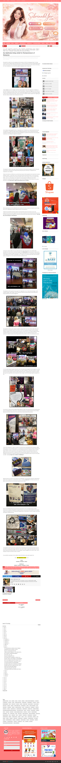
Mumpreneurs (14, 49)
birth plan (38, 713)
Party (23, 707)
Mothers (9, 49)
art (8, 713)
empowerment (10, 48)
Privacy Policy (13, 0)
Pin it (28, 576)
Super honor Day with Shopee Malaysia (10, 666)
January (5, 675)
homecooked (20, 718)
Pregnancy (33, 707)
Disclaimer (18, 0)
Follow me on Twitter (48, 83)
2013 (4, 682)
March (5, 673)
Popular (50, 97)
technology (20, 721)
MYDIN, (19, 58)
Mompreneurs (5, 49)
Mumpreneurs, (15, 58)
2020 (4, 635)
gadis (19, 48)
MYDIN (18, 49)
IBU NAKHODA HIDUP (21, 557)
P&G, (22, 58)
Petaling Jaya (27, 707)
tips (23, 721)
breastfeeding (5, 715)
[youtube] (51, 1)
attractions (12, 713)
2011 (4, 685)
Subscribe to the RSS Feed (49, 81)
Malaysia (37, 48)
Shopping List (13, 708)
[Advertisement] (50, 55)
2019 (4, 636)
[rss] (56, 1)
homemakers (23, 48)
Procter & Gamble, (30, 58)
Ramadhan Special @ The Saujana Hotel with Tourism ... (13, 665)
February (5, 674)
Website (15, 565)
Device (38, 702)
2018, (14, 57)
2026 (4, 627)
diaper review (5, 716)
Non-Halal (4, 707)
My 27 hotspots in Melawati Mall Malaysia (10, 653)
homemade (25, 718)
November (6, 640)
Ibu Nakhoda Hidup (29, 48)
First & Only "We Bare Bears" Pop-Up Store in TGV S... (12, 661)
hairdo (7, 718)
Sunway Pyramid (35, 708)
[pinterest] (50, 1)
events (19, 716)
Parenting (8, 43)
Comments (56, 97)
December (6, 639)
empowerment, (17, 57)
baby (16, 713)
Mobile (12, 705)
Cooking (34, 702)
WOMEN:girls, (7, 59)
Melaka (9, 705)
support (37, 49)
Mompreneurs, (8, 58)
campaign (13, 715)
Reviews (16, 43)
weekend (26, 721)
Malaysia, (4, 58)
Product (37, 707)
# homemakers (25, 566)
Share (18, 576)
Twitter (25, 561)
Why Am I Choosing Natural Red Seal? (10, 650)
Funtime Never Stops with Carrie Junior (10, 667)
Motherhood (23, 705)
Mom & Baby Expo (17, 705)
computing (24, 715)
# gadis (21, 566)
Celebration (5, 702)
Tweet (9, 576)
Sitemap (8, 0)
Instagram (22, 561)
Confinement (29, 702)
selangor (4, 721)
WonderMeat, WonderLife (50, 141)
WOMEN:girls (11, 50)
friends (34, 716)
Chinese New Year (18, 702)
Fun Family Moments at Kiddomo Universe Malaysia (12, 648)
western (30, 721)
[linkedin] (55, 1)
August (5, 644)
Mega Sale (4, 705)
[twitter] (48, 1)
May (5, 670)
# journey (36, 566)
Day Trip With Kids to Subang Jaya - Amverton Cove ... (12, 657)
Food (12, 43)
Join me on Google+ (48, 88)
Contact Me (23, 0)
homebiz (11, 718)
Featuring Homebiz (36, 43)
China (13, 702)
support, (34, 58)
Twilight (28, 710)
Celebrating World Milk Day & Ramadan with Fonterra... (12, 669)
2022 (4, 632)
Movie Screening (32, 705)
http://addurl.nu (44, 75)
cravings (34, 715)
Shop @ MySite (22, 43)
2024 (4, 630)
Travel (43, 43)
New (37, 705)
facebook (21, 602)
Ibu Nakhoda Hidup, (33, 57)
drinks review (14, 716)
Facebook (17, 561)
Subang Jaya (30, 708)
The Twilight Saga (20, 710)
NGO (20, 49)
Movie (28, 705)
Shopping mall (19, 708)
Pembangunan (27, 49)
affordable (5, 713)
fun (37, 716)
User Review (33, 710)
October (5, 641)
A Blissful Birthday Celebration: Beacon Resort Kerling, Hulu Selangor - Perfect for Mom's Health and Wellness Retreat (52, 146)
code (17, 715)
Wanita (4, 50)
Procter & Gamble (32, 49)
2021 (4, 634)
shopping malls (10, 721)
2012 (4, 684)
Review (8, 708)
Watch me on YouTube (48, 93)
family (23, 716)
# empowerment (10, 566)
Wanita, (37, 58)
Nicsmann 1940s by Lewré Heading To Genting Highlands (13, 658)
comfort (20, 715)
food (26, 716)
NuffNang (9, 707)
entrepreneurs (15, 48)
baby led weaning (32, 713)
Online (13, 707)
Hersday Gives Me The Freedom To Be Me (11, 649)
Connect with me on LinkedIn (49, 91)
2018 (6, 48)
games (4, 718)
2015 (4, 680)
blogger (9, 602)
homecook (15, 718)
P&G (23, 49)
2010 (4, 686)
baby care (19, 713)
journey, (37, 57)
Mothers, (11, 58)
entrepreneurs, (21, 57)
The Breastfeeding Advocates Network (9, 710)
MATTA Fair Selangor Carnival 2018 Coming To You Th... (13, 659)
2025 (4, 628)
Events (47, 43)
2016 (4, 678)
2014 (4, 681)
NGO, (20, 58)
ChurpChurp (24, 702)
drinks (10, 716)
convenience (30, 715)
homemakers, (28, 57)
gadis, (25, 57)
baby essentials (25, 713)
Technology (29, 43)
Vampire (37, 710)
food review (30, 716)
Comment (37, 576)
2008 (4, 689)
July (5, 645)
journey (34, 48)
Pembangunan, (25, 58)
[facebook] (45, 1)
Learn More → (6, 735)
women (7, 50)
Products (4, 708)
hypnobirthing (30, 718)
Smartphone (25, 708)
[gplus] (53, 1)
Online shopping (18, 707)
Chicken (9, 702)
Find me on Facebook (48, 86)
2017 (4, 677)
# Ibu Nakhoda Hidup (31, 566)
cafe (10, 715)
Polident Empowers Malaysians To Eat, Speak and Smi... (12, 652)
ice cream (36, 718)
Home (4, 0)
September (6, 643)
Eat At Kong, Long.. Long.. (8, 654)
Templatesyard (10, 761)
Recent (45, 97)
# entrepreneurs (16, 566)
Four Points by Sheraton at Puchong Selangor (11, 662)
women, (4, 59)
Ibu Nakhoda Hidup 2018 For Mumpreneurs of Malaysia (7, 594)
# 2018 (6, 566)
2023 (4, 631)
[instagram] (46, 1)
